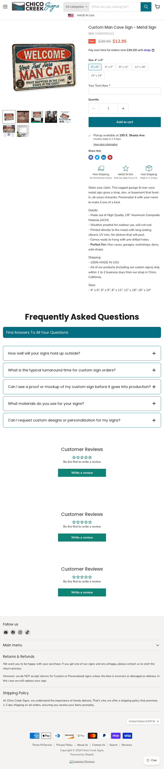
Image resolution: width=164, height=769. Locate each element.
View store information (105, 144)
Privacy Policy (64, 745)
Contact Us (98, 745)
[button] (124, 85)
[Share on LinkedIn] (103, 157)
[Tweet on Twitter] (97, 157)
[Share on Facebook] (90, 157)
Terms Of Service (42, 745)
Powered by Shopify (82, 754)
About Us (82, 745)
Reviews (127, 745)
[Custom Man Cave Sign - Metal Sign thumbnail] (23, 116)
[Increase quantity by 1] (123, 108)
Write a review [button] (82, 473)
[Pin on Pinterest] (110, 157)
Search (113, 745)
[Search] (146, 6)
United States (142, 721)
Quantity (93, 99)
